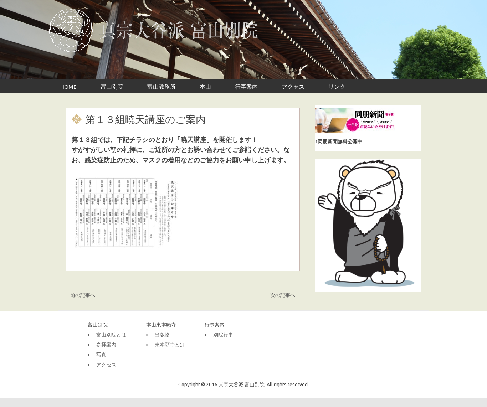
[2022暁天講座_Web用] (125, 251)
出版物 (162, 335)
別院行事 (223, 335)
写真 (101, 354)
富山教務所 (161, 86)
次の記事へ (282, 295)
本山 (205, 86)
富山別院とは (111, 335)
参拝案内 (106, 344)
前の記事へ (82, 295)
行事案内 (246, 86)
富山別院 (112, 86)
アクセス (293, 86)
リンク (336, 86)
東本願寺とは (170, 344)
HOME (68, 86)
